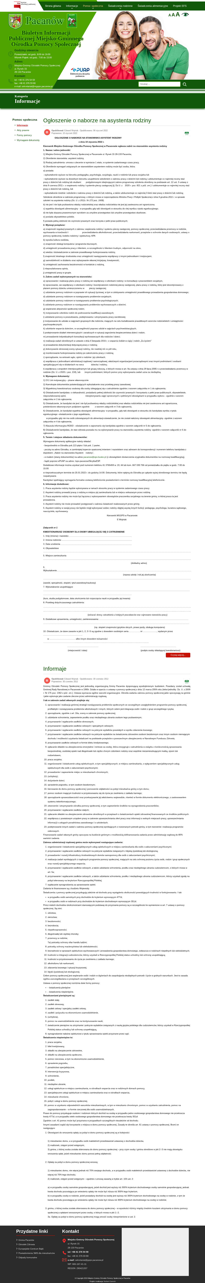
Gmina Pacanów (26, 1240)
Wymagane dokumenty (28, 140)
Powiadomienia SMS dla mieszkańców (36, 1253)
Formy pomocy (24, 135)
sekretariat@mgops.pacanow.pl (37, 86)
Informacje (72, 6)
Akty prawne (23, 130)
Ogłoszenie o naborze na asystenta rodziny (97, 120)
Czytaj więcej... (178, 655)
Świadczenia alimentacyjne (153, 6)
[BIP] (24, 8)
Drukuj (189, 132)
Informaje (54, 669)
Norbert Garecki (110, 1281)
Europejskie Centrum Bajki (31, 1249)
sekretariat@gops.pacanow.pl (89, 1260)
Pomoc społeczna (93, 6)
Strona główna (53, 6)
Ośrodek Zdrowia (26, 1244)
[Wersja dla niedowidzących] (185, 15)
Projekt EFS (180, 6)
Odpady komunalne (27, 1257)
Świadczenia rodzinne (120, 6)
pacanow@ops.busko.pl (94, 457)
